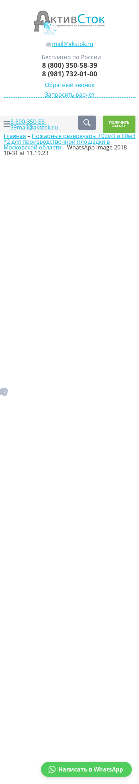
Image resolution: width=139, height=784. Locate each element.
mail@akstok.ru (37, 127)
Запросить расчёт (69, 95)
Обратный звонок (69, 85)
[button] (86, 769)
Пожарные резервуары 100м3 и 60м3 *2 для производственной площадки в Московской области (69, 141)
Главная (15, 136)
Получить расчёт (119, 124)
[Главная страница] (69, 22)
